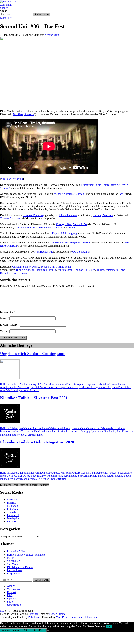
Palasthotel (34, 617)
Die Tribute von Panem (20, 567)
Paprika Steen (65, 269)
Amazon (29, 114)
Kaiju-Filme (13, 573)
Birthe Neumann (25, 269)
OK (109, 626)
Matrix (10, 557)
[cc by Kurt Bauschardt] (34, 105)
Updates (11, 598)
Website (4, 331)
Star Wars (12, 564)
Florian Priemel (57, 613)
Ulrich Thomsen (68, 215)
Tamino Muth (63, 266)
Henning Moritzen (103, 215)
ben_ (122, 193)
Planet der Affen (16, 551)
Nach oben (6, 17)
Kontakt (11, 592)
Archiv (11, 585)
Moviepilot (13, 518)
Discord (11, 521)
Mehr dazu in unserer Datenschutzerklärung (23, 630)
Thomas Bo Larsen (10, 218)
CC (2, 610)
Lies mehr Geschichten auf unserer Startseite (24, 484)
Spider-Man (13, 560)
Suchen (4, 7)
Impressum (76, 617)
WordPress (62, 617)
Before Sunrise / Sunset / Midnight (26, 554)
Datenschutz (90, 617)
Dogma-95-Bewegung (64, 233)
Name (4, 318)
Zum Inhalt (6, 4)
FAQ (10, 595)
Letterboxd (13, 515)
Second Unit (52, 34)
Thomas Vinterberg (33, 215)
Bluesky (11, 502)
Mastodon (12, 505)
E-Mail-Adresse (10, 324)
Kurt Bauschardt (43, 251)
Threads (11, 512)
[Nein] (48, 630)
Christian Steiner (21, 266)
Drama (35, 266)
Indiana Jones (14, 570)
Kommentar (7, 311)
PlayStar (33, 613)
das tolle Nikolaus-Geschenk (69, 193)
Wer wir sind (14, 589)
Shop (10, 601)
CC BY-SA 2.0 (80, 251)
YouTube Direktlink (12, 178)
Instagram (12, 508)
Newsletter (13, 499)
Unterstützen (14, 604)
